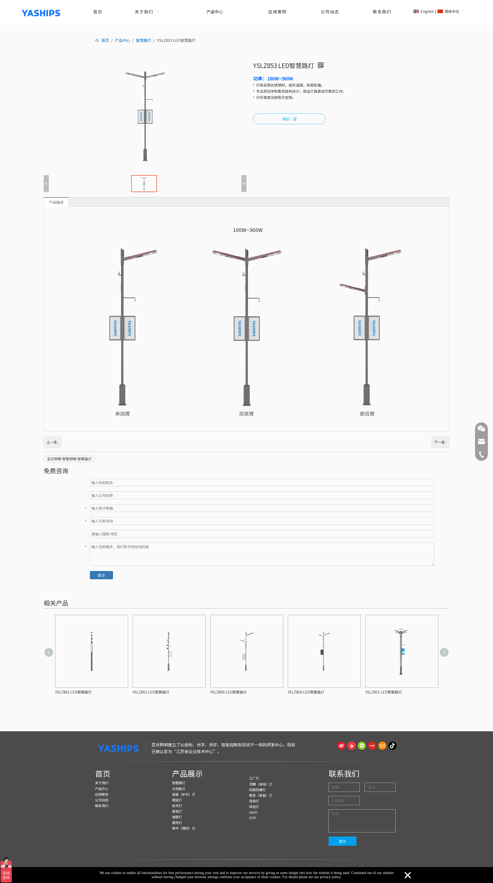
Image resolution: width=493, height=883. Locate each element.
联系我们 (101, 805)
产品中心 (101, 788)
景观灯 (177, 811)
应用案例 (101, 794)
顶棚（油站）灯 (260, 784)
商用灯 (254, 801)
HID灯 (253, 812)
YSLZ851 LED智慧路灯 (383, 692)
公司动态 (101, 799)
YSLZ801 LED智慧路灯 (73, 692)
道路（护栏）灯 (183, 794)
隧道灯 (177, 799)
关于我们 (101, 782)
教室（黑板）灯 (260, 795)
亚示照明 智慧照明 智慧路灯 (69, 458)
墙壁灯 (177, 816)
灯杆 (252, 817)
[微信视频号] (382, 746)
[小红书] (372, 746)
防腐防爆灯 (257, 789)
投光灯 (177, 805)
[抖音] (392, 746)
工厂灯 (254, 778)
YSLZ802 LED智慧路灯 (151, 692)
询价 (286, 119)
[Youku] (351, 746)
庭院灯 (177, 822)
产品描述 (56, 202)
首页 (102, 773)
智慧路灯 (178, 782)
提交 (101, 575)
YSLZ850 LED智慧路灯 (306, 692)
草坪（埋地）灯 (183, 828)
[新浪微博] (341, 746)
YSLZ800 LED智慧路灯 (228, 692)
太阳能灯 (178, 788)
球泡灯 (254, 806)
